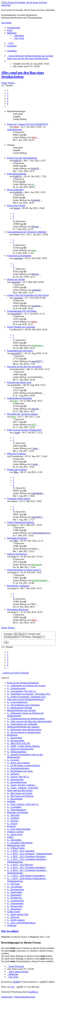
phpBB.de (33, 992)
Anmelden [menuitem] (12, 46)
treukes (16, 208)
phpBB (16, 982)
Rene (13, 416)
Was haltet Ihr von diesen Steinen (22, 414)
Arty (12, 987)
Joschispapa (36, 345)
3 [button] (7, 95)
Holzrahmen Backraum (17, 609)
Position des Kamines (17, 469)
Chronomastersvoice (40, 533)
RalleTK (17, 160)
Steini (16, 127)
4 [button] (7, 98)
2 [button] (7, 93)
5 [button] (7, 101)
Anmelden (12, 51)
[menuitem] (18, 35)
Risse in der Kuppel (16, 205)
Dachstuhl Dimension (17, 538)
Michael (35, 226)
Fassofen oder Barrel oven (19, 382)
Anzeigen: (9, 634)
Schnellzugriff (13, 27)
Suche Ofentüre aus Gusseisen (21, 327)
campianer (18, 258)
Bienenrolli (36, 564)
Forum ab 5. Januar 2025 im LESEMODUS (27, 124)
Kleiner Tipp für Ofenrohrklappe (22, 158)
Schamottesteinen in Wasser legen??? (24, 570)
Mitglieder (12, 33)
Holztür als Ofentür (16, 279)
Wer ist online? (10, 931)
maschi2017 (16, 313)
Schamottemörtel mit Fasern (20, 350)
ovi (32, 184)
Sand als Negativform (17, 554)
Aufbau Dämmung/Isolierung (20, 522)
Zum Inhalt (6, 22)
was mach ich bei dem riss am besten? (24, 366)
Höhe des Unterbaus (16, 453)
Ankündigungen (14, 129)
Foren (9, 30)
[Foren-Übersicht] (28, 5)
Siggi (33, 250)
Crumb (16, 432)
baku (15, 401)
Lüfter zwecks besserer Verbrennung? (24, 430)
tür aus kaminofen (15, 189)
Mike (15, 472)
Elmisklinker (37, 493)
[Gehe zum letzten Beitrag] (38, 137)
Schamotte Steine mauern (18, 498)
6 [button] (7, 103)
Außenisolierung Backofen (19, 398)
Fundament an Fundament (19, 255)
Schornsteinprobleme (16, 174)
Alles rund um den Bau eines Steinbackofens (22, 74)
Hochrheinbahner (39, 580)
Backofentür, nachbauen (18, 585)
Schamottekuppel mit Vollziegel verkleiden (26, 232)
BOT (33, 424)
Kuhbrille (17, 192)
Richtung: (27, 636)
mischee (35, 408)
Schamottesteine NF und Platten (22, 311)
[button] (8, 106)
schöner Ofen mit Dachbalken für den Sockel (28, 295)
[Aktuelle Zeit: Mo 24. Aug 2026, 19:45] (8, 61)
